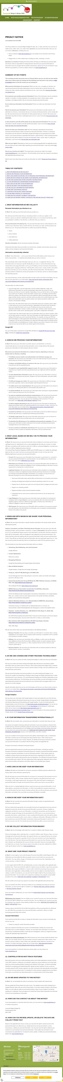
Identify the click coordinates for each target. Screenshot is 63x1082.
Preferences (17, 1077)
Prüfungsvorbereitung (20, 18)
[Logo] (31, 9)
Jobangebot (27, 20)
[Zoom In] (35, 1047)
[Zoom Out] (35, 1050)
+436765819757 (31, 1)
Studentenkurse (51, 18)
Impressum (6, 1066)
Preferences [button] (36, 1074)
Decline (31, 1077)
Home (7, 18)
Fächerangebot (37, 18)
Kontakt (37, 20)
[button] (46, 1051)
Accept (45, 1077)
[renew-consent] (2, 1080)
